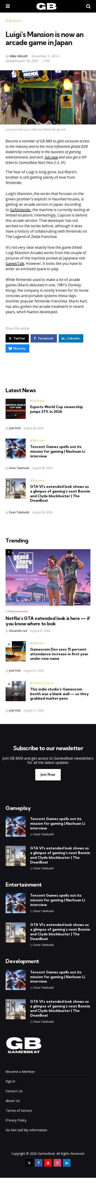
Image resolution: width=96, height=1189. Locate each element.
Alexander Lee (18, 631)
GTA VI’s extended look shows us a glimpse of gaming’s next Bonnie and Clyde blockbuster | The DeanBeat (60, 493)
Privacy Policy (16, 1120)
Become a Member (20, 1071)
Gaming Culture (43, 683)
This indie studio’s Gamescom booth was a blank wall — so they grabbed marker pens (59, 694)
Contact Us (14, 1091)
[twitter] (29, 1163)
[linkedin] (67, 1163)
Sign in (10, 1081)
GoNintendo (20, 209)
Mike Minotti (19, 56)
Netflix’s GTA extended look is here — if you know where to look (48, 621)
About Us (13, 1100)
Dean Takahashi (19, 468)
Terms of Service (19, 1110)
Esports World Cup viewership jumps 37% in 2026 (56, 409)
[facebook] (38, 1163)
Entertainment (17, 611)
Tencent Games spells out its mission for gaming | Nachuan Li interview (57, 451)
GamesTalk (15, 263)
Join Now (48, 774)
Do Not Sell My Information (26, 1130)
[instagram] (57, 1163)
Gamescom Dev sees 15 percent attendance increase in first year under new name (59, 654)
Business (15, 21)
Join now (51, 157)
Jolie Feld (15, 428)
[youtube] (48, 1163)
